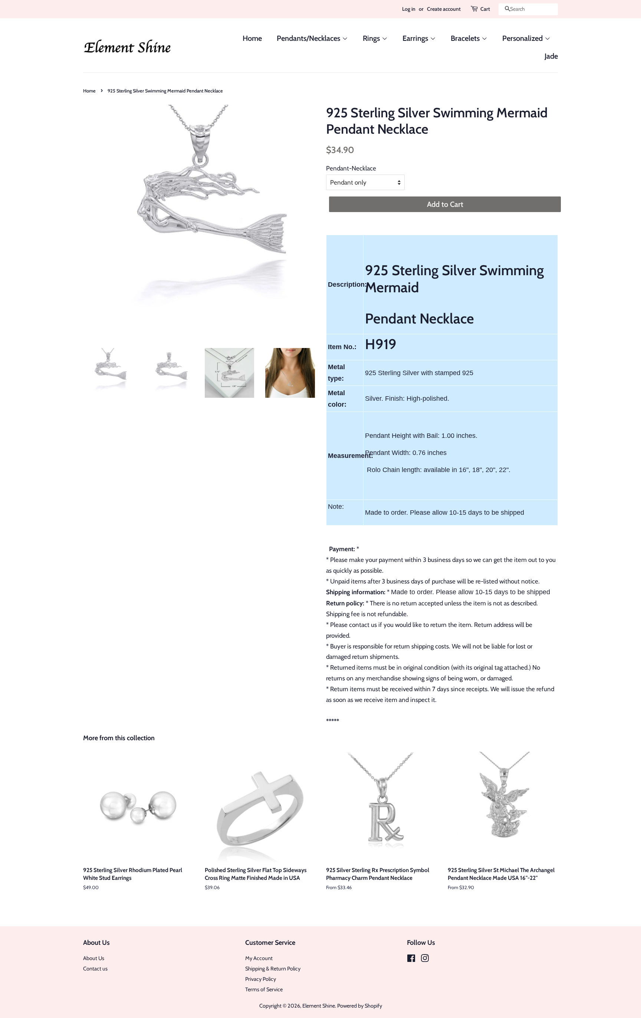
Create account (444, 9)
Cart (485, 9)
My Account (259, 958)
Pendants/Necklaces (309, 38)
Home (252, 38)
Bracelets (466, 38)
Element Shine (318, 1005)
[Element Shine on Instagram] (425, 959)
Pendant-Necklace (351, 168)
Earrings (416, 38)
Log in (408, 9)
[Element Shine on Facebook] (411, 959)
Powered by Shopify (359, 1005)
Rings (372, 38)
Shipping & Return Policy (272, 968)
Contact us (95, 968)
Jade (551, 56)
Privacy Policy (260, 979)
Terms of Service (264, 989)
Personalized (523, 38)
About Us (93, 958)
